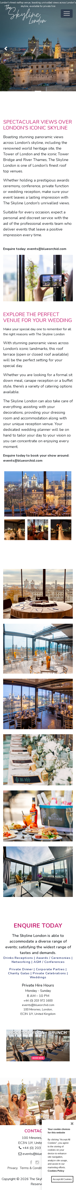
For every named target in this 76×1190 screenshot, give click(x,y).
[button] (5, 48)
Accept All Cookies (62, 1179)
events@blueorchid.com (40, 1154)
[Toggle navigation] (67, 13)
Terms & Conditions (34, 1168)
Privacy (12, 1168)
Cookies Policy (56, 1171)
